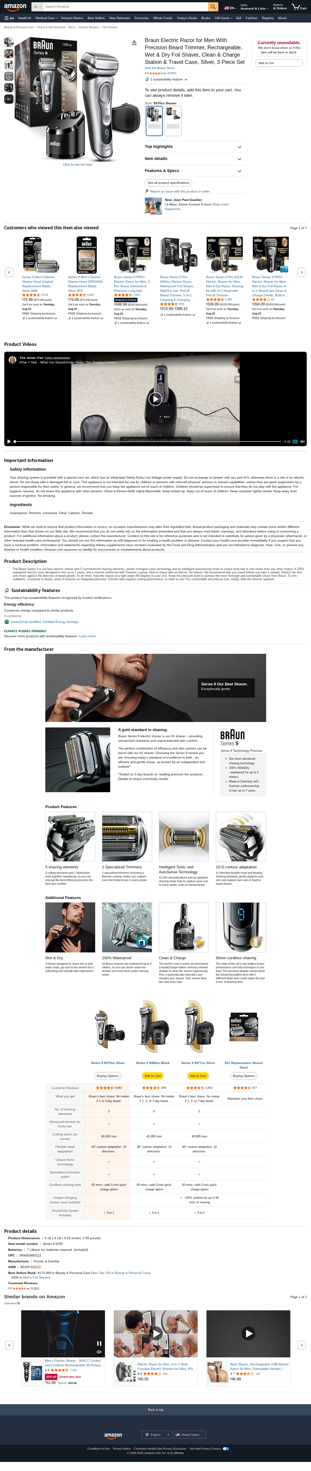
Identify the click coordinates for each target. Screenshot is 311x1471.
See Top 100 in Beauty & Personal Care (120, 1273)
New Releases (119, 18)
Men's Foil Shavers (37, 1277)
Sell (238, 18)
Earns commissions (57, 357)
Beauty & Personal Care (19, 27)
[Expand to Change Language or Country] (235, 8)
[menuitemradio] (295, 441)
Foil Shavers (110, 27)
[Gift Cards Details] (231, 18)
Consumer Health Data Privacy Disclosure (160, 1448)
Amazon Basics (72, 18)
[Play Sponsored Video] (155, 1333)
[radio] (8, 42)
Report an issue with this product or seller (180, 191)
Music (282, 18)
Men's (72, 27)
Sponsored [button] (10, 1303)
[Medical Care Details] (57, 18)
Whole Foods (162, 18)
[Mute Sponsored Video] (99, 1352)
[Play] (8, 442)
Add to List (266, 63)
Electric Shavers (89, 27)
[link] (41, 284)
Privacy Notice (122, 1448)
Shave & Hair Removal (51, 27)
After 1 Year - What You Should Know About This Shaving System (67, 362)
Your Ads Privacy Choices (205, 1448)
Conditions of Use (98, 1448)
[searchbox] (125, 6)
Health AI (24, 18)
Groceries (142, 18)
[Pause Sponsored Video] (99, 1344)
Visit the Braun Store (159, 68)
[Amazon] (16, 6)
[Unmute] (302, 441)
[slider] (147, 441)
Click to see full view (77, 164)
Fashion (251, 18)
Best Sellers (96, 18)
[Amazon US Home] (113, 1436)
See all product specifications (168, 183)
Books (205, 18)
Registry (268, 18)
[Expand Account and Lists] (268, 8)
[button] (9, 18)
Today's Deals (187, 18)
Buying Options (108, 1076)
